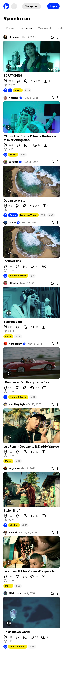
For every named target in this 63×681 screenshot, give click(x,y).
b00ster (13, 283)
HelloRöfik (14, 532)
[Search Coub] (14, 6)
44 (18, 336)
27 (22, 154)
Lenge (12, 222)
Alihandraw (15, 344)
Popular (10, 28)
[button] (5, 81)
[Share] (52, 37)
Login (53, 6)
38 (27, 90)
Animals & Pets (18, 646)
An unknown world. (16, 632)
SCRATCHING (12, 75)
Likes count (26, 28)
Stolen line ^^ (12, 510)
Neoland (13, 98)
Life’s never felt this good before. (26, 382)
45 (24, 525)
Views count (44, 28)
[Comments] (26, 81)
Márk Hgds (15, 593)
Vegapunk (14, 468)
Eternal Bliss (12, 261)
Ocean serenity (14, 200)
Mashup (14, 525)
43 (51, 215)
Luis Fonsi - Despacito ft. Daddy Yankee (31, 446)
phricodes (14, 37)
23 (18, 585)
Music (17, 90)
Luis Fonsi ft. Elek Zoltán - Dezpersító (29, 571)
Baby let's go (12, 321)
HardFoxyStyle (17, 404)
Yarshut (13, 162)
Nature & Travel (28, 215)
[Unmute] (8, 66)
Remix (13, 215)
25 (18, 461)
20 (33, 397)
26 (32, 646)
